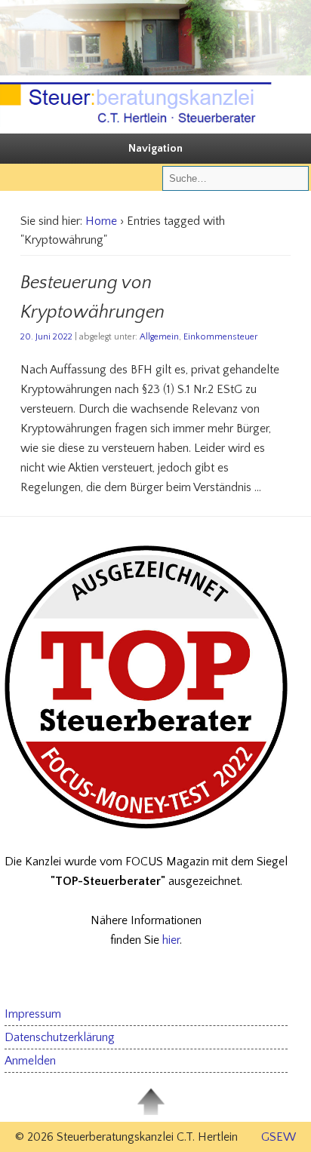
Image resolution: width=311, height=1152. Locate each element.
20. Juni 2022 (46, 337)
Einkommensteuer (220, 337)
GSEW (278, 1137)
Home (101, 221)
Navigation (155, 148)
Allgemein (159, 337)
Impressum (33, 1014)
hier (171, 940)
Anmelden (30, 1061)
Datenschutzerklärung (60, 1037)
